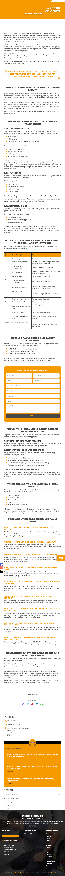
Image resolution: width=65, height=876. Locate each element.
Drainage (48, 847)
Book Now (49, 857)
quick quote (22, 536)
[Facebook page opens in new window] (30, 826)
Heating (8, 805)
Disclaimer (49, 859)
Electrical (49, 845)
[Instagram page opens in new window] (35, 826)
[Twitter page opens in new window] (32, 826)
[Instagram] (1, 567)
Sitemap (48, 866)
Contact (48, 854)
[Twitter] (1, 571)
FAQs (47, 852)
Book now (61, 558)
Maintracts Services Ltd (22, 873)
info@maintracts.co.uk (14, 724)
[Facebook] (1, 564)
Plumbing (9, 802)
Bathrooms (49, 843)
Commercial (49, 850)
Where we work (50, 834)
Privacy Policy (50, 863)
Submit (32, 416)
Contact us (8, 576)
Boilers (8, 808)
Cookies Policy (50, 861)
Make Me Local (55, 873)
